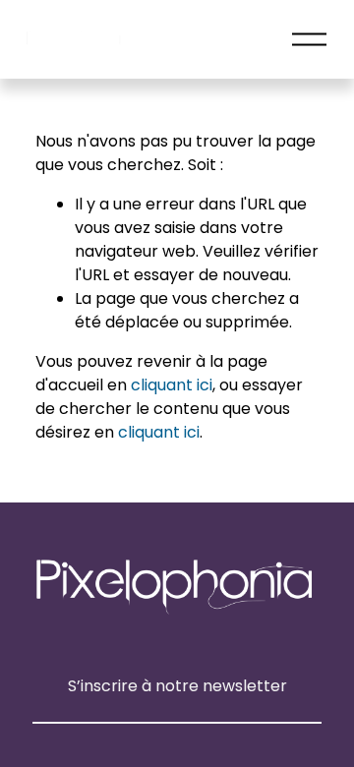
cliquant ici (171, 385)
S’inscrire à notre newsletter (177, 686)
